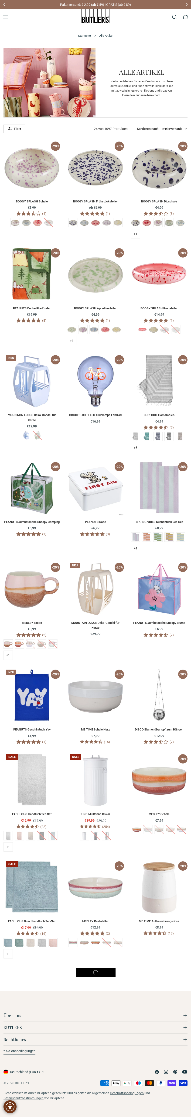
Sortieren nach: (148, 129)
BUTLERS (22, 1083)
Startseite (84, 35)
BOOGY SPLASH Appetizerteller (95, 308)
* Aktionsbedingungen (19, 1051)
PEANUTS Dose (95, 522)
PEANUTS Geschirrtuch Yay (32, 729)
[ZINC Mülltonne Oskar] (95, 779)
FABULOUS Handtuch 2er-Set (31, 814)
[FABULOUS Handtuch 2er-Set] (31, 779)
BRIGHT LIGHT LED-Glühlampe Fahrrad (95, 415)
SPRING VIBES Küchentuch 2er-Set (159, 522)
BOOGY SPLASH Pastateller (159, 308)
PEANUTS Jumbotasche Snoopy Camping (32, 522)
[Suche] (174, 17)
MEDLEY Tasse (32, 623)
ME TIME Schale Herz (95, 729)
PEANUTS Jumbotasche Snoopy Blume (159, 623)
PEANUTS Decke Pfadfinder (32, 308)
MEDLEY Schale (159, 814)
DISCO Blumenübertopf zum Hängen (159, 729)
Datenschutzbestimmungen (23, 1098)
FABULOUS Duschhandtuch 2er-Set (31, 921)
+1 (135, 234)
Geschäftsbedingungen (127, 1093)
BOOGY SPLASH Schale (32, 201)
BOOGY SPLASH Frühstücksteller (95, 201)
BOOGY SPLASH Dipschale (159, 201)
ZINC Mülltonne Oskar (95, 814)
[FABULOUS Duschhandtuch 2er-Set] (31, 887)
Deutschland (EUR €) (25, 1072)
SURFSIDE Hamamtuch (159, 415)
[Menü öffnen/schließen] (5, 17)
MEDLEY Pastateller (95, 921)
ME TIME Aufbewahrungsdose (159, 921)
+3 (135, 447)
